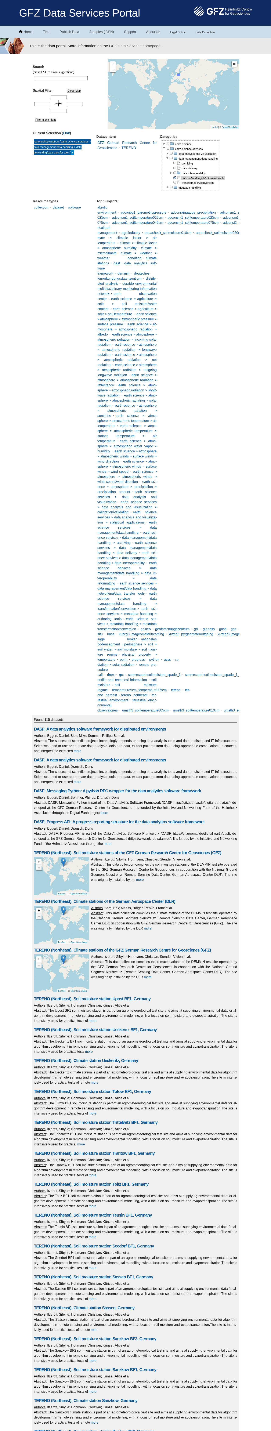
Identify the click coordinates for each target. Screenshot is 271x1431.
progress (138, 659)
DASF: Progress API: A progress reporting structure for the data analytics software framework (119, 821)
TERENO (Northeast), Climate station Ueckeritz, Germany (86, 1060)
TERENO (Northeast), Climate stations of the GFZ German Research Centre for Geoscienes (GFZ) (122, 950)
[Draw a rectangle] (234, 64)
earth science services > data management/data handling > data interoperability (127, 558)
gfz (196, 629)
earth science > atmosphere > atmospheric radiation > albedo (127, 329)
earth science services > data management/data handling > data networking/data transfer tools (127, 588)
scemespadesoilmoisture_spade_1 (154, 675)
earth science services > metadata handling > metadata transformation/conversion (127, 624)
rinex (111, 675)
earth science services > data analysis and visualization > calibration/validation (127, 507)
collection (41, 207)
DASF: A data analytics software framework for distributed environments (100, 729)
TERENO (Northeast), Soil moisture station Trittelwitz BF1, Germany (96, 1122)
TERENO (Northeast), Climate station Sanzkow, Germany (85, 1400)
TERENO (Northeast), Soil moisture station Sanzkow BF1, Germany (95, 1369)
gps (233, 629)
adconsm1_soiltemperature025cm (192, 217)
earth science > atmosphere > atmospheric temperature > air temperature (127, 421)
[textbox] (61, 78)
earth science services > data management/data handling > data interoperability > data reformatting (127, 573)
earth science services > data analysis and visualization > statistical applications (127, 517)
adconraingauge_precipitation (193, 212)
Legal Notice (177, 32)
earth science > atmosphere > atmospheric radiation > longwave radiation (127, 349)
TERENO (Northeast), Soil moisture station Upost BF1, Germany (92, 998)
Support (130, 32)
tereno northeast (134, 695)
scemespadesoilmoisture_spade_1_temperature (221, 675)
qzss (167, 659)
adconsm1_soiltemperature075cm (192, 222)
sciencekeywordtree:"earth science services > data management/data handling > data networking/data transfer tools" (62, 147)
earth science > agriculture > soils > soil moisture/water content (127, 304)
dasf (116, 263)
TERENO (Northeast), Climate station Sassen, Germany (84, 1307)
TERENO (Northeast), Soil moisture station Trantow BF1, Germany (94, 1153)
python (154, 659)
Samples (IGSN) (101, 32)
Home (28, 32)
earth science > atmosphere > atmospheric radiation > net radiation (127, 360)
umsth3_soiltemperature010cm (196, 710)
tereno (176, 690)
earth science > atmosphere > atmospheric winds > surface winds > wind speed (127, 466)
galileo (146, 629)
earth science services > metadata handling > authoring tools (127, 614)
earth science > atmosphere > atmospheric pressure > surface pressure (127, 319)
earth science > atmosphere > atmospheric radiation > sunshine (127, 410)
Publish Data (69, 32)
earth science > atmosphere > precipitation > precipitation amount (127, 487)
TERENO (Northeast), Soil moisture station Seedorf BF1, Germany (94, 1246)
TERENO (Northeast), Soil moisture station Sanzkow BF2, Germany (95, 1338)
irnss (110, 634)
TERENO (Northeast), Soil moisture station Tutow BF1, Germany (92, 1091)
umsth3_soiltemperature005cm (145, 710)
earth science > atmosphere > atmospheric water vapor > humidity (127, 446)
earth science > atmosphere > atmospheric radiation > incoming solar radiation (127, 339)
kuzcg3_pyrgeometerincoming (141, 634)
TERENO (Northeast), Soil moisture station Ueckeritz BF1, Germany (95, 1029)
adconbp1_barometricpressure (143, 212)
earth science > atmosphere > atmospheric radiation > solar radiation (127, 400)
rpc (121, 675)
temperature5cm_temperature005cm (139, 690)
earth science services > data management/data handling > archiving (127, 537)
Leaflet (214, 127)
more (77, 751)
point (123, 659)
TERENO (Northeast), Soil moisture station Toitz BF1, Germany (91, 1184)
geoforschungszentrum (172, 629)
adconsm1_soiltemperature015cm (137, 217)
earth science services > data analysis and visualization (127, 497)
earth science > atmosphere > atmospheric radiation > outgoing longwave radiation (127, 370)
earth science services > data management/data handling (127, 527)
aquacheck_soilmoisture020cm (219, 233)
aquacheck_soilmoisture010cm (168, 233)
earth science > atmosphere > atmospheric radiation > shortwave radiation (127, 390)
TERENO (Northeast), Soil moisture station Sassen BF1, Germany (93, 1277)
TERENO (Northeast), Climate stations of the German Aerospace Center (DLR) (104, 901)
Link (66, 133)
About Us (153, 32)
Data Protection (205, 32)
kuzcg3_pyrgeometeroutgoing (191, 634)
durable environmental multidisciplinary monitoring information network (127, 289)
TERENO (129, 148)
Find (46, 32)
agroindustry (131, 233)
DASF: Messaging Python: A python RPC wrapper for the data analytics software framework (117, 791)
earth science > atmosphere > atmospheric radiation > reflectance (127, 380)
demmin (124, 273)
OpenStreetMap (230, 127)
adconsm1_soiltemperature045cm (137, 222)
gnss (222, 629)
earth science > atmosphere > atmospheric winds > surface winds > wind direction (127, 456)
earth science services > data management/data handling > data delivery (127, 548)
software (74, 207)
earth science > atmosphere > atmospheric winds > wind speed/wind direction (127, 476)
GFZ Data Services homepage (134, 46)
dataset (58, 207)
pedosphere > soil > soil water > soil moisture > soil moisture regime (127, 649)
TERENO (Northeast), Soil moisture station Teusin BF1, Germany (93, 1215)
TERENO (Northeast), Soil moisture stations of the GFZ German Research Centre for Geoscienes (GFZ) (127, 852)
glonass (209, 629)
